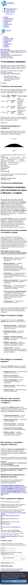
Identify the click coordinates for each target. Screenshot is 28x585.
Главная (6, 17)
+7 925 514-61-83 (14, 530)
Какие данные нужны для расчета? (11, 501)
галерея (7, 512)
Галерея (6, 22)
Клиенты (6, 25)
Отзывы (8, 49)
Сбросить (3, 178)
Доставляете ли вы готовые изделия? (12, 511)
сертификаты (13, 512)
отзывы (24, 512)
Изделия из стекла (8, 18)
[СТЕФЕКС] (8, 5)
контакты (3, 514)
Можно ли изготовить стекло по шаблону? (13, 509)
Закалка (4, 164)
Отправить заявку (5, 73)
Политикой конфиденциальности (10, 578)
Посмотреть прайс (15, 73)
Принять (14, 581)
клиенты (19, 512)
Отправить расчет (11, 178)
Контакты (6, 26)
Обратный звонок (14, 515)
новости (3, 512)
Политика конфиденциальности (9, 536)
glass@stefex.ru (6, 523)
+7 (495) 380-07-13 (10, 10)
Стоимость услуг (8, 19)
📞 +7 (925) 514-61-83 (18, 50)
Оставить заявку (9, 13)
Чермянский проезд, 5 (11, 8)
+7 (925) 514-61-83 (10, 12)
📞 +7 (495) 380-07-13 (6, 50)
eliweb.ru (3, 537)
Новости (3, 49)
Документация (8, 24)
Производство (7, 21)
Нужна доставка (12, 164)
